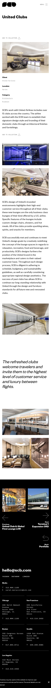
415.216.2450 (36, 618)
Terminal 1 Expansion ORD (40, 525)
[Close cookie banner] (49, 682)
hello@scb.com (16, 570)
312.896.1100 (12, 588)
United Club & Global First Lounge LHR (13, 527)
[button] (47, 4)
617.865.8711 (12, 645)
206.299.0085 (36, 645)
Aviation (5, 102)
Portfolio (44, 546)
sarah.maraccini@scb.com (18, 590)
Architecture (7, 98)
